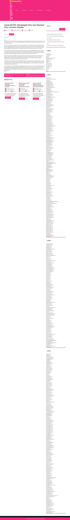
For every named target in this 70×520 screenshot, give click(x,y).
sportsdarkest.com (49, 133)
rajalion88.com (48, 361)
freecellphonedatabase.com (50, 97)
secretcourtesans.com (49, 357)
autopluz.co (48, 257)
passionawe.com (49, 200)
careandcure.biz (48, 189)
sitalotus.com (48, 173)
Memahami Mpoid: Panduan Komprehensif (54, 39)
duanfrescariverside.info (50, 439)
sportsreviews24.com (49, 154)
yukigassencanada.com (50, 407)
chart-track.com (48, 290)
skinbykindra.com (49, 499)
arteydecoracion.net (49, 305)
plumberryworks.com (49, 202)
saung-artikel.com (49, 120)
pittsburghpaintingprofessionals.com (52, 201)
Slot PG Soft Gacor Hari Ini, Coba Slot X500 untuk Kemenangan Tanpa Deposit (11, 11)
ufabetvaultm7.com (49, 429)
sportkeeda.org (48, 187)
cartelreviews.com (49, 396)
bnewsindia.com (48, 471)
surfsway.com (48, 397)
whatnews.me (48, 456)
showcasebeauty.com (49, 267)
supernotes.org (48, 174)
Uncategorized (48, 10)
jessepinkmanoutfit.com (50, 105)
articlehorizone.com (49, 408)
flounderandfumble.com (50, 442)
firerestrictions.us (49, 296)
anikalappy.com (48, 437)
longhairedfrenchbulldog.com (51, 125)
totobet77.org (48, 219)
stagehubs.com (48, 354)
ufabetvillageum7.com (49, 430)
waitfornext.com (48, 453)
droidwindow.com (49, 466)
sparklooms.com (48, 213)
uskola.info (48, 450)
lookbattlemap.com (49, 110)
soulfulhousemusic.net (49, 212)
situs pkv (47, 68)
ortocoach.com (48, 199)
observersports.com (49, 122)
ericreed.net (48, 316)
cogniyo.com (48, 190)
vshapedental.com (49, 480)
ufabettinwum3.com (49, 225)
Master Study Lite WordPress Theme (31, 518)
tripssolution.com (49, 405)
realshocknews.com (49, 167)
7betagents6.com (49, 410)
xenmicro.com (48, 375)
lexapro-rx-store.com (49, 338)
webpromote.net (49, 303)
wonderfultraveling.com (50, 291)
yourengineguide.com (49, 482)
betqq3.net (48, 319)
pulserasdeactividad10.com (50, 334)
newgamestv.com (49, 142)
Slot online (24, 10)
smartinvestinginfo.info (50, 445)
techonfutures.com (49, 475)
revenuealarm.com (49, 506)
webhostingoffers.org (49, 390)
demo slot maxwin (49, 64)
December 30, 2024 (10, 88)
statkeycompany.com (49, 269)
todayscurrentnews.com (50, 217)
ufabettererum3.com (49, 221)
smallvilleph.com (48, 283)
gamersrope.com (49, 98)
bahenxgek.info (48, 89)
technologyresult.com (49, 389)
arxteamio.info (48, 183)
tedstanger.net (48, 448)
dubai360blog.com (49, 155)
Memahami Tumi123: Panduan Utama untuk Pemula (55, 45)
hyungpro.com (48, 136)
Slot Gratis (31, 10)
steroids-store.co (49, 304)
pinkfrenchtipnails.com (49, 141)
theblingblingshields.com (50, 140)
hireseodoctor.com (49, 415)
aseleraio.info (48, 180)
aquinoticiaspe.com (49, 124)
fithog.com (48, 306)
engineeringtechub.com (50, 148)
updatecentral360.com (50, 176)
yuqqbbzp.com (48, 409)
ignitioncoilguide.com (49, 508)
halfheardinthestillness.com (50, 313)
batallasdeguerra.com (49, 285)
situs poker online (49, 66)
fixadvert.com (48, 256)
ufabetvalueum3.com (49, 428)
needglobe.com (48, 198)
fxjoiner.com (48, 498)
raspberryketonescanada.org (51, 477)
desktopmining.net (49, 336)
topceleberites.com (49, 425)
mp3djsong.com (48, 247)
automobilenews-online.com (50, 491)
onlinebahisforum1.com (50, 358)
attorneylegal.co (48, 150)
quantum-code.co (49, 455)
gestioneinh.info (48, 459)
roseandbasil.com (49, 309)
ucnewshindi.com (49, 96)
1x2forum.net (48, 355)
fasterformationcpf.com (50, 108)
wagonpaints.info (49, 451)
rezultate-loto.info (49, 422)
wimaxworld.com (49, 293)
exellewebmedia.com (49, 99)
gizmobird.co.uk (48, 246)
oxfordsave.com (48, 118)
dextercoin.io (48, 344)
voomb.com (48, 151)
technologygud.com (49, 166)
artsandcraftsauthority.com (50, 511)
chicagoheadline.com (49, 359)
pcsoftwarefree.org (49, 379)
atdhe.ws (47, 311)
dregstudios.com (49, 286)
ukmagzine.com (48, 102)
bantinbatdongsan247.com (50, 87)
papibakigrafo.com (49, 327)
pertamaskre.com (49, 90)
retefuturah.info (48, 444)
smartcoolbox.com (49, 209)
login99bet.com (48, 356)
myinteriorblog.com (49, 470)
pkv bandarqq (48, 53)
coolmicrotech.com (49, 488)
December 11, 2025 (37, 88)
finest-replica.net (49, 458)
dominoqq (47, 67)
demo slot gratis (49, 63)
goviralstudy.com (49, 330)
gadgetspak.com (49, 413)
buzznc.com (48, 497)
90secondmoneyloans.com (50, 401)
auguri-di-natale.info (49, 251)
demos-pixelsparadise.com (50, 260)
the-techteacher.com (49, 490)
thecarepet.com (48, 81)
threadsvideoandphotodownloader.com (52, 91)
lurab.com (47, 507)
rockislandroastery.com (50, 504)
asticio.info (48, 181)
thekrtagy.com (48, 486)
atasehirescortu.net (49, 147)
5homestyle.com (49, 346)
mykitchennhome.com (49, 323)
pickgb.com (48, 168)
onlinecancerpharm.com (50, 159)
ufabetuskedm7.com (49, 229)
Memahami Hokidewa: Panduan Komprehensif (54, 34)
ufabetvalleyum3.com (49, 232)
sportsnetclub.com (49, 116)
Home (17, 10)
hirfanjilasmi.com (48, 192)
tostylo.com (48, 114)
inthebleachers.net (49, 337)
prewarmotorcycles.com (50, 262)
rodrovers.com (48, 404)
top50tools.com (48, 272)
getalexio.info (48, 184)
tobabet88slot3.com (49, 216)
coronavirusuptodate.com (50, 411)
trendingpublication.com (50, 220)
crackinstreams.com (49, 412)
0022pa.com (48, 277)
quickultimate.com (49, 204)
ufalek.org (47, 160)
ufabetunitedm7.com (49, 228)
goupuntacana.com (49, 362)
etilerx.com (48, 440)
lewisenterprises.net (49, 378)
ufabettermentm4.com (50, 222)
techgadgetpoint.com (49, 152)
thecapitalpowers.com (49, 215)
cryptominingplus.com (49, 123)
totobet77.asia (48, 218)
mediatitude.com (49, 261)
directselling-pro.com (49, 505)
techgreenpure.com (49, 394)
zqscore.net (48, 179)
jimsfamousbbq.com (49, 243)
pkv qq (47, 62)
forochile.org (48, 289)
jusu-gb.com (48, 80)
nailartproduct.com (49, 398)
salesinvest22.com (49, 461)
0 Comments (9, 91)
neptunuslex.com (49, 250)
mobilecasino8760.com (50, 318)
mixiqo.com (48, 197)
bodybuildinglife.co (49, 164)
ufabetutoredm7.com (49, 231)
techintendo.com (49, 393)
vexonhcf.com (48, 259)
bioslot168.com (48, 510)
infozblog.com (48, 300)
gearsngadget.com (49, 414)
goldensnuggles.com (49, 109)
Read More (8, 98)
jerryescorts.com (49, 149)
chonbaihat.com (48, 301)
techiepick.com (48, 472)
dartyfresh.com (48, 377)
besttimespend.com (49, 188)
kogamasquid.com (49, 341)
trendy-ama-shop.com (49, 463)
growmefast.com (49, 157)
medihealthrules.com (49, 478)
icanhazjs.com (48, 328)
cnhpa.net (47, 172)
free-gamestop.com (49, 100)
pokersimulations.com (49, 420)
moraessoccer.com (49, 288)
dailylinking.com (48, 380)
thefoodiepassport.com (50, 325)
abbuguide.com (48, 388)
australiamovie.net (49, 245)
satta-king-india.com (49, 406)
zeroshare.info (48, 278)
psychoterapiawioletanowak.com (51, 203)
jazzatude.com (48, 276)
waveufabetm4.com (49, 432)
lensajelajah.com (48, 372)
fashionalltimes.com (49, 492)
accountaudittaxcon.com (50, 185)
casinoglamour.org (49, 343)
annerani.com (48, 275)
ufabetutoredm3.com (49, 230)
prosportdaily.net (49, 460)
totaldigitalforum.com (49, 493)
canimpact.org (48, 329)
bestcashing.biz (48, 295)
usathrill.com (48, 479)
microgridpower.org (49, 196)
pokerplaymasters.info (49, 85)
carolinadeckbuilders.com (50, 270)
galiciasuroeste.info (49, 284)
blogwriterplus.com (49, 82)
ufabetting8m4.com (49, 426)
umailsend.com (48, 106)
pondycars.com (48, 474)
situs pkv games (48, 54)
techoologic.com (48, 476)
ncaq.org (47, 374)
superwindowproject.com (50, 326)
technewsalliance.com (49, 446)
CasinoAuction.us (49, 321)
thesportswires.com (49, 135)
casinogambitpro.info (49, 84)
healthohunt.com (49, 443)
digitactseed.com (49, 399)
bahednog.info (48, 88)
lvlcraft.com (48, 400)
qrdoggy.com (48, 165)
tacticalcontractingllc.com (50, 214)
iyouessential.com (49, 383)
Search (49, 26)
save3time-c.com (49, 258)
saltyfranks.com (48, 274)
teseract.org (48, 462)
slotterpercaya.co (49, 208)
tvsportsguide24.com (49, 153)
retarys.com (48, 107)
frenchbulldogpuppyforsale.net (51, 340)
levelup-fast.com (49, 417)
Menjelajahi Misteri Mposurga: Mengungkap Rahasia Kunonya (10, 85)
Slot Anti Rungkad (40, 10)
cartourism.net (48, 332)
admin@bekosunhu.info (17, 30)
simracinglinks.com (49, 263)
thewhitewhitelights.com (50, 310)
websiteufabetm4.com (50, 434)
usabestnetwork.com (49, 104)
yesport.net (48, 113)
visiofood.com (48, 465)
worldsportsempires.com (50, 175)
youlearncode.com (49, 385)
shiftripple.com (48, 207)
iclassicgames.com (49, 119)
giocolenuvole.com (49, 382)
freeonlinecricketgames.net (50, 294)
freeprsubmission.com (49, 467)
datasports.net (48, 146)
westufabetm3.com (49, 234)
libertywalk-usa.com (49, 244)
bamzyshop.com (48, 473)
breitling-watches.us (49, 254)
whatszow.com (48, 391)
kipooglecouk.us (48, 322)
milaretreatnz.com (49, 280)
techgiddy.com (48, 92)
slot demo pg (48, 65)
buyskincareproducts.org (50, 339)
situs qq (47, 56)
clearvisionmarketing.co (50, 454)
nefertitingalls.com (49, 367)
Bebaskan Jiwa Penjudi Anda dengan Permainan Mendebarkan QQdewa (24, 85)
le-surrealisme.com (49, 266)
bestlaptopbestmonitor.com (50, 307)
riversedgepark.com (49, 363)
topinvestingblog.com (49, 271)
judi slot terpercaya (49, 59)
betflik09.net (48, 373)
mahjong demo (48, 61)
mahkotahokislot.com (49, 158)
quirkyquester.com (49, 205)
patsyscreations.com (49, 368)
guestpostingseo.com (49, 83)
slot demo (47, 60)
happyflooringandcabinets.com (51, 163)
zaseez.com (48, 364)
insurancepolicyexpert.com (50, 268)
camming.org (48, 360)
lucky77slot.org (48, 156)
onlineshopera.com (49, 376)
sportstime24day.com (49, 138)
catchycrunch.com (49, 365)
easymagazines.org (49, 191)
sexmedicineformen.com (50, 206)
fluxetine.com (48, 317)
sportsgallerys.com (49, 143)
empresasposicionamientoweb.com (52, 495)
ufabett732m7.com (49, 464)
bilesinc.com (48, 279)
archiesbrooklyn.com (49, 297)
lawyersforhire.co (49, 126)
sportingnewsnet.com (49, 137)
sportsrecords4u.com (49, 424)
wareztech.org (48, 103)
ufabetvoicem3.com (49, 431)
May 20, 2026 (22, 88)
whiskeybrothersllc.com (50, 235)
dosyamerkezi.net (49, 264)
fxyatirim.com (48, 387)
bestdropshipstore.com (50, 395)
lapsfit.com (48, 416)
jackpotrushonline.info (49, 94)
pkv (46, 69)
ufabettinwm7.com (49, 224)
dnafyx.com (48, 381)
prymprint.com (48, 186)
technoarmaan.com (49, 494)
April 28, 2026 (8, 30)
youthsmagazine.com (49, 131)
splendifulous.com (49, 423)
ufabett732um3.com (49, 449)
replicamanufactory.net (50, 421)
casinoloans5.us (48, 320)
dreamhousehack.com (49, 489)
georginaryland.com (49, 308)
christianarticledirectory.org (50, 345)
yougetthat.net (48, 115)
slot (7, 37)
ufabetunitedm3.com (49, 226)
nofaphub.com (48, 366)
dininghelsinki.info (49, 438)
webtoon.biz (48, 134)
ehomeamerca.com (49, 392)
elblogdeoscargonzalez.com (50, 302)
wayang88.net (48, 433)
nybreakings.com (49, 483)
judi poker (47, 55)
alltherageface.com (49, 500)
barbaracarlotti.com (49, 335)
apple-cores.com (49, 333)
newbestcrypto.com (49, 117)
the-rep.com (48, 273)
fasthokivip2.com (49, 121)
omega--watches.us (49, 253)
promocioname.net (49, 292)
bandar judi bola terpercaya (50, 58)
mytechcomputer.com (49, 509)
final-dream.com (48, 457)
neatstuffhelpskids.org (49, 287)
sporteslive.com (48, 139)
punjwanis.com (48, 77)
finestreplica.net (48, 441)
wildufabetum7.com (49, 236)
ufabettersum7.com (49, 223)
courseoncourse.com (49, 86)
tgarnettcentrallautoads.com (50, 255)
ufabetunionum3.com (49, 427)
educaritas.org (48, 371)
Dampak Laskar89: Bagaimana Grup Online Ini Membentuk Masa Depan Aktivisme (38, 85)
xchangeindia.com (49, 487)
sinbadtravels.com (49, 101)
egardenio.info (48, 182)
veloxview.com (48, 233)
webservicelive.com (49, 512)
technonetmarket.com (49, 447)
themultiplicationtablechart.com (51, 342)
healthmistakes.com (49, 169)
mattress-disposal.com (50, 162)
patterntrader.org (49, 171)
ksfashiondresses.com (49, 170)
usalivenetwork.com (49, 93)
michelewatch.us (48, 252)
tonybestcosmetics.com (50, 496)
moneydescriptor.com (49, 130)
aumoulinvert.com (49, 324)
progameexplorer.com (49, 503)
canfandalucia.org (49, 481)
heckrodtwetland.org (49, 312)
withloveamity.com (49, 384)
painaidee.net (48, 132)
